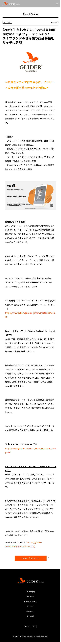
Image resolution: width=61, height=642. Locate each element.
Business (30, 597)
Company (30, 611)
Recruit (30, 606)
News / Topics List (30, 558)
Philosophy (30, 592)
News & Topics (30, 601)
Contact (30, 616)
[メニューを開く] (57, 3)
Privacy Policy (30, 626)
